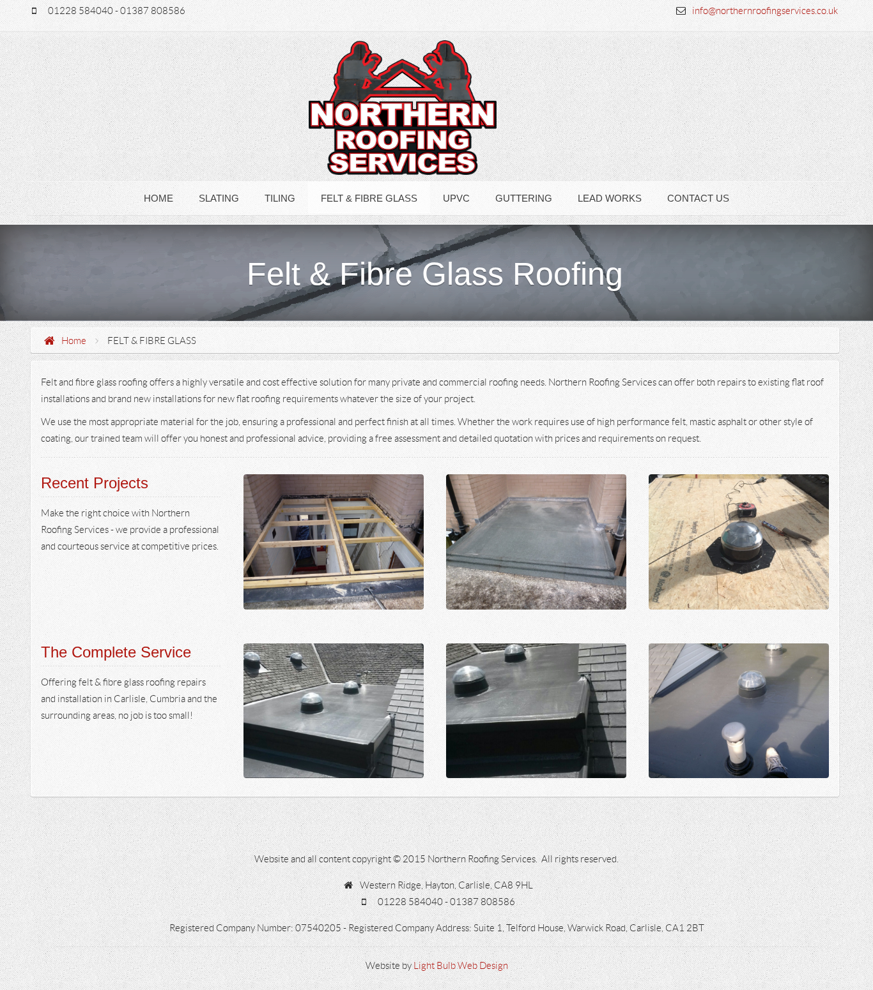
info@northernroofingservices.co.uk (765, 11)
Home (73, 341)
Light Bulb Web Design (460, 966)
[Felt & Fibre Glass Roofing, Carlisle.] (333, 542)
